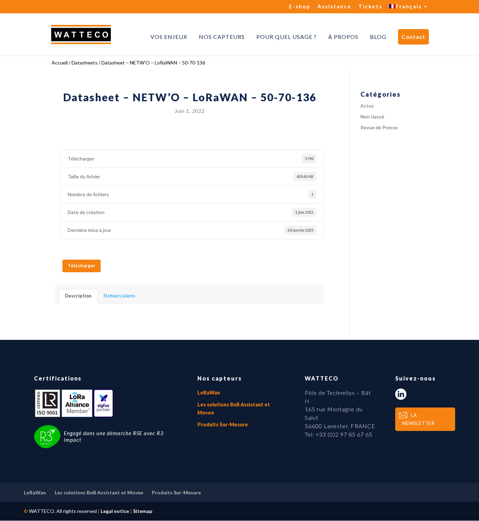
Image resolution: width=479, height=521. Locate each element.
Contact (413, 36)
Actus (367, 106)
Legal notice (115, 511)
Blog (378, 37)
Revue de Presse (379, 127)
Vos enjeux (168, 37)
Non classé (372, 116)
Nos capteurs (222, 37)
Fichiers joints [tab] (119, 296)
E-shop (299, 6)
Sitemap (142, 511)
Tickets (370, 6)
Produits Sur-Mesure (222, 424)
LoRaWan (208, 393)
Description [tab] (78, 296)
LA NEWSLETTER (418, 419)
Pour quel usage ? (286, 37)
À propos (343, 37)
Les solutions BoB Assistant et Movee (99, 492)
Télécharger (81, 265)
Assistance (334, 6)
